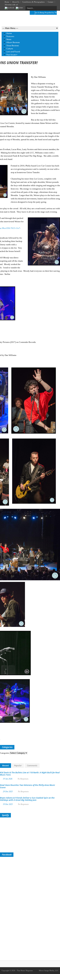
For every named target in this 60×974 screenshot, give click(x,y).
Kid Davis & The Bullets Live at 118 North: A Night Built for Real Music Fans (30, 773)
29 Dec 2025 (8, 791)
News (8, 39)
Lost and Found (13, 51)
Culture (9, 48)
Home (7, 2)
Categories (4, 753)
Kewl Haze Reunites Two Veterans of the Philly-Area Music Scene (27, 786)
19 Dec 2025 (8, 804)
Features (10, 36)
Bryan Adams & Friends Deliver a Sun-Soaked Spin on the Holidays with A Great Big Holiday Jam (27, 798)
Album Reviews (13, 42)
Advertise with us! (11, 5)
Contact (50, 2)
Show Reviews (12, 45)
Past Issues (11, 54)
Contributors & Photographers (33, 2)
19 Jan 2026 (7, 779)
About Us (15, 2)
